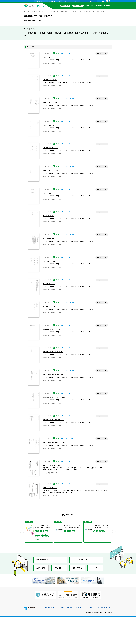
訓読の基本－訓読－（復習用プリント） (54, 397)
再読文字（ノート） (48, 57)
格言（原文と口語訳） (49, 238)
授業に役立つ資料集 (42, 560)
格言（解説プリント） (49, 284)
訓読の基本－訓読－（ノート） (51, 329)
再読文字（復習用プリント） (51, 125)
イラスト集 (94, 568)
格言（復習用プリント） (50, 261)
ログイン (108, 5)
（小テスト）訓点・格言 (50, 488)
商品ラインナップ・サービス (72, 1)
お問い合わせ (79, 607)
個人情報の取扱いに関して (105, 607)
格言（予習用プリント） (50, 306)
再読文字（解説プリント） (50, 148)
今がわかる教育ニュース (80, 560)
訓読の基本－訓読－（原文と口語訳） (53, 374)
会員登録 (99, 5)
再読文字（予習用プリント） (51, 170)
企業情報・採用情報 (56, 1)
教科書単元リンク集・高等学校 (35, 11)
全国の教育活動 (77, 568)
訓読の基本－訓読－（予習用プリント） (54, 442)
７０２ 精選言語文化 (49, 11)
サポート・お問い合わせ (89, 1)
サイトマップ (90, 607)
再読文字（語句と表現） (50, 80)
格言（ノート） (47, 193)
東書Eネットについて (50, 607)
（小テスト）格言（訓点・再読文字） (53, 465)
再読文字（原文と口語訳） (50, 102)
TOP (25, 11)
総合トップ (41, 1)
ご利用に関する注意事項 (66, 607)
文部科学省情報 (40, 568)
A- (107, 1)
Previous (22, 531)
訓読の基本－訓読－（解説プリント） (53, 420)
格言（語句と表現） (48, 216)
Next (114, 531)
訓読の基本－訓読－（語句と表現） (53, 352)
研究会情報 (58, 568)
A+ (109, 1)
